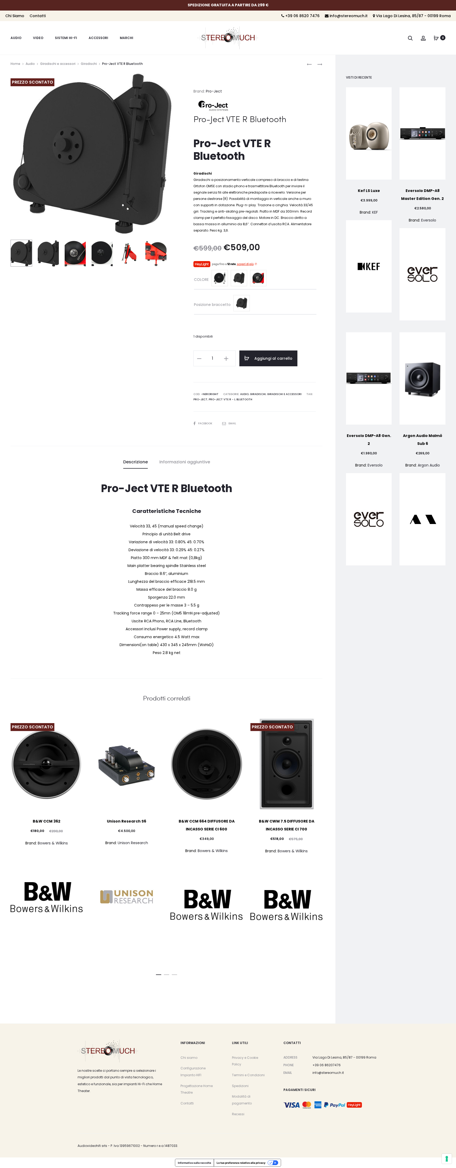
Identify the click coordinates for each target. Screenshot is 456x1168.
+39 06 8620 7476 (302, 15)
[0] (436, 37)
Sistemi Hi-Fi (66, 38)
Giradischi (89, 63)
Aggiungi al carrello (272, 358)
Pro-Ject (214, 91)
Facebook (205, 423)
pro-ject (200, 399)
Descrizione (135, 462)
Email (232, 423)
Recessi (238, 1114)
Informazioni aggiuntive (184, 462)
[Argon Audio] (422, 519)
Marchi (126, 38)
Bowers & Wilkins (53, 843)
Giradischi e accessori (57, 63)
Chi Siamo (14, 15)
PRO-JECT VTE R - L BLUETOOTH (230, 399)
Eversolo (428, 220)
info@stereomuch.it (348, 15)
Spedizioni (240, 1086)
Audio (16, 38)
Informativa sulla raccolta (194, 1162)
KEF (375, 212)
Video (38, 38)
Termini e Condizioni (248, 1075)
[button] (159, 974)
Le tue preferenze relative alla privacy (241, 1162)
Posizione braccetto (212, 304)
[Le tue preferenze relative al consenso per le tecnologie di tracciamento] (447, 1159)
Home (15, 63)
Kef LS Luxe (369, 190)
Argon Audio (429, 465)
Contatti (38, 15)
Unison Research (133, 842)
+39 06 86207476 (326, 1065)
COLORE (201, 279)
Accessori (98, 38)
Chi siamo (188, 1057)
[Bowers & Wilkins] (47, 897)
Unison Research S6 (126, 821)
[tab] (135, 462)
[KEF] (369, 266)
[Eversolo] (422, 274)
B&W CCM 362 (46, 821)
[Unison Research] (127, 897)
